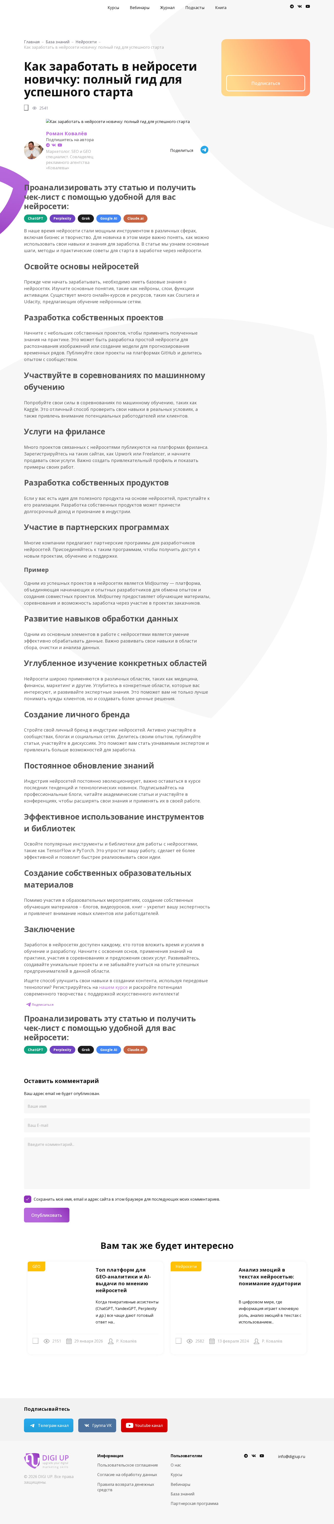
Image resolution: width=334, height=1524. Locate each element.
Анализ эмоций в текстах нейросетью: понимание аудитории (270, 1276)
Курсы (113, 7)
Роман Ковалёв (66, 133)
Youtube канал (149, 1425)
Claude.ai (135, 218)
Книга (220, 7)
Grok (86, 218)
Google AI (108, 218)
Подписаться (43, 1004)
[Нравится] (26, 108)
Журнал (167, 7)
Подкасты (194, 7)
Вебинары (139, 7)
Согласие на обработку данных (127, 1474)
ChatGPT (35, 218)
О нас (176, 1465)
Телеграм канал (53, 1425)
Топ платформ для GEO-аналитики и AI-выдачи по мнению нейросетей (123, 1280)
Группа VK (101, 1425)
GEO (36, 1266)
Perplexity (62, 218)
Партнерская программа (194, 1503)
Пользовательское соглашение (127, 1465)
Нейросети (186, 1266)
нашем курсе (113, 987)
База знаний (182, 1494)
